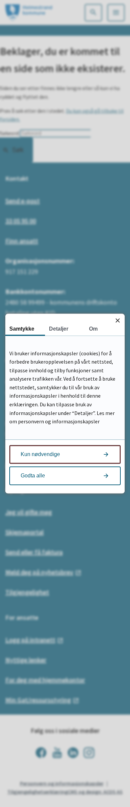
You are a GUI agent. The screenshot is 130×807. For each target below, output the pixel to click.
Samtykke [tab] (21, 329)
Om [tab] (93, 329)
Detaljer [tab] (58, 329)
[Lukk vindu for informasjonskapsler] (117, 321)
